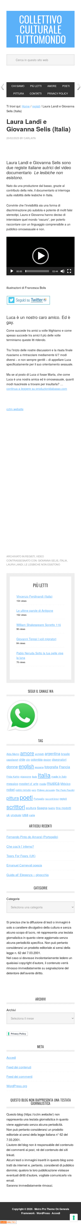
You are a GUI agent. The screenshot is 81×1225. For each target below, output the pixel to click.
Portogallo (39, 798)
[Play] (12, 271)
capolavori (12, 760)
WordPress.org (16, 1086)
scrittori (15, 807)
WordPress (43, 1213)
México (65, 783)
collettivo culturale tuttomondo (40, 29)
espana (39, 767)
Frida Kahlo (13, 776)
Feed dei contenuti (18, 1067)
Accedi (11, 1057)
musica (53, 783)
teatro (51, 808)
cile (28, 759)
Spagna (42, 808)
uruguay (16, 815)
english (26, 766)
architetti (39, 754)
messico (12, 783)
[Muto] (62, 271)
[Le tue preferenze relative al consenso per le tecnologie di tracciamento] (74, 1218)
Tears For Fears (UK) (21, 856)
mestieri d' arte (28, 784)
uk (8, 815)
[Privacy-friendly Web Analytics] (8, 1222)
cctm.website (14, 409)
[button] (40, 256)
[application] (40, 256)
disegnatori (59, 759)
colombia (37, 759)
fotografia (51, 766)
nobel (10, 789)
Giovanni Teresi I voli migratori (36, 639)
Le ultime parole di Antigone (34, 610)
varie (32, 815)
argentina (52, 753)
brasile (65, 754)
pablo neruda (23, 790)
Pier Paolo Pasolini (65, 790)
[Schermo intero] (69, 271)
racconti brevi (52, 798)
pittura (12, 797)
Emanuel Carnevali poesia (24, 865)
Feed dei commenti (19, 1076)
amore (27, 753)
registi (30, 556)
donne (12, 766)
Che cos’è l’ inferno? (20, 846)
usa (25, 814)
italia (63, 560)
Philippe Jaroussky (46, 790)
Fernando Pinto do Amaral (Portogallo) (32, 837)
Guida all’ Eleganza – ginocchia (27, 874)
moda (42, 784)
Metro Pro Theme (44, 1209)
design (47, 759)
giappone (25, 776)
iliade (34, 776)
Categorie (13, 898)
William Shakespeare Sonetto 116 (38, 625)
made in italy (59, 776)
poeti (26, 797)
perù (34, 790)
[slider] (37, 271)
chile (22, 759)
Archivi (11, 1010)
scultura (31, 808)
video (40, 556)
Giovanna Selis (48, 560)
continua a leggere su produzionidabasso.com (36, 389)
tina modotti (63, 808)
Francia (64, 766)
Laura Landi (14, 564)
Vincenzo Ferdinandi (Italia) (34, 596)
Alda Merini (12, 754)
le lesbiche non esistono (42, 564)
